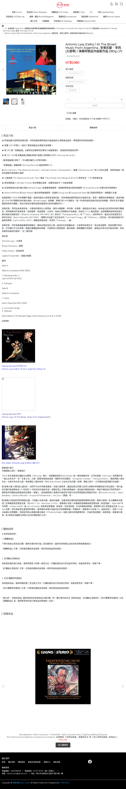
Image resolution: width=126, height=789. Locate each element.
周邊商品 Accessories (67, 17)
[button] (59, 69)
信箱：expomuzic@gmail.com (14, 773)
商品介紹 (32, 127)
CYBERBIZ (64, 783)
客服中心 (47, 762)
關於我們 (11, 762)
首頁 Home (17, 12)
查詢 (3, 762)
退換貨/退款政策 (34, 762)
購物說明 (21, 762)
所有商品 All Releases (63, 21)
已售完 (95, 105)
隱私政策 (56, 762)
